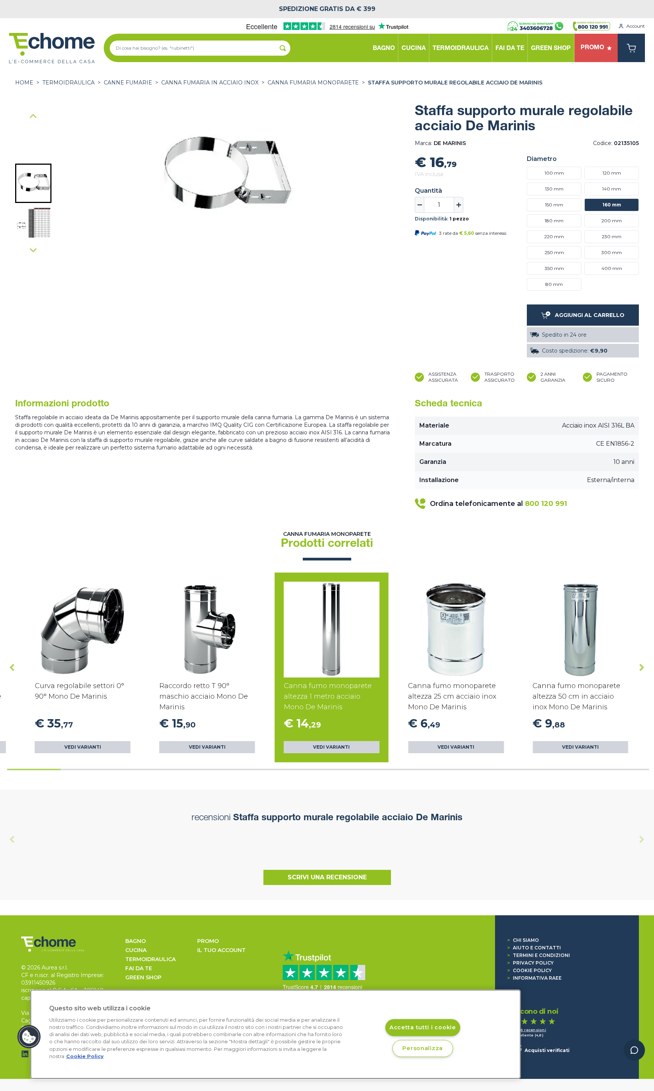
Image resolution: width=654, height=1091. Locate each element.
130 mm (554, 189)
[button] (33, 183)
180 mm (554, 220)
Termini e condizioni (538, 955)
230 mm (611, 236)
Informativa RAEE (534, 978)
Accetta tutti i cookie (422, 1027)
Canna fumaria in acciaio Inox (209, 82)
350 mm (554, 268)
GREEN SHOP (143, 977)
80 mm (554, 284)
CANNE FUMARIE (128, 82)
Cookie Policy (529, 970)
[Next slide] (33, 250)
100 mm (554, 173)
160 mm (612, 205)
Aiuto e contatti (534, 948)
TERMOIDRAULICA (68, 82)
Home (24, 82)
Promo (208, 941)
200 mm (611, 220)
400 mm (611, 268)
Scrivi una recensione (327, 877)
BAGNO (135, 941)
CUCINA (135, 950)
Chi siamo (523, 940)
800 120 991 (546, 503)
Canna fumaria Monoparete (313, 82)
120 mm (612, 173)
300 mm (611, 252)
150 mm (554, 205)
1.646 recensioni (529, 1030)
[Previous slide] (12, 839)
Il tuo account (221, 950)
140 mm (611, 189)
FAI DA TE (138, 968)
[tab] (34, 769)
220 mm (554, 236)
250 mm (554, 252)
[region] (275, 1034)
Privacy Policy (530, 963)
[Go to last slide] (33, 117)
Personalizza (422, 1048)
